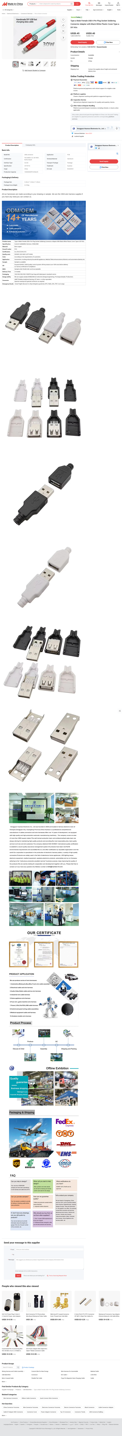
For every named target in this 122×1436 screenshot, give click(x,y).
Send (18, 1275)
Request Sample (102, 47)
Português (29, 1424)
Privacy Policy (89, 1428)
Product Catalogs (28, 1367)
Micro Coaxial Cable (8, 1378)
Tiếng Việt (104, 1424)
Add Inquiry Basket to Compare (35, 70)
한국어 (76, 1424)
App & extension (98, 10)
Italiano (51, 1424)
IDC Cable (64, 1375)
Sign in (118, 5)
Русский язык (44, 1424)
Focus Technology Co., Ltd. (49, 1428)
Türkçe (98, 1424)
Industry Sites (73, 1422)
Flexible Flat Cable (36, 1378)
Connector (34, 1375)
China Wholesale (53, 1422)
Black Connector (89, 1407)
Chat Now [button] (109, 42)
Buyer (78, 10)
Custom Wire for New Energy (39, 1371)
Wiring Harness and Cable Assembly (12, 1371)
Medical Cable (95, 1371)
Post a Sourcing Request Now (57, 1275)
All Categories (8, 10)
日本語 (82, 1424)
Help (87, 10)
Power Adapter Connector (48, 1412)
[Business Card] (117, 153)
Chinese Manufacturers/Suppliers (38, 1422)
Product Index (94, 1422)
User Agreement (72, 1428)
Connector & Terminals (26, 13)
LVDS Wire (94, 1375)
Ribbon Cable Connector (29, 1398)
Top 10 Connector (65, 1412)
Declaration (81, 1428)
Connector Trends (80, 1412)
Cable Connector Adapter (105, 1407)
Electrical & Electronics (13, 13)
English (16, 1424)
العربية (71, 1424)
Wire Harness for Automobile (69, 1371)
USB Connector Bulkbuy (96, 1412)
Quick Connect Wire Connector (49, 1398)
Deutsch (57, 1424)
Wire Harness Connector (10, 1398)
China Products (24, 1422)
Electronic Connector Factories (51, 1407)
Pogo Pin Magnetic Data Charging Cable (73, 1378)
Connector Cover (32, 1412)
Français (36, 1424)
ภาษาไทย (92, 1424)
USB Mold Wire (6, 1375)
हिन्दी (87, 1424)
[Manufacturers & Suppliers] (12, 4)
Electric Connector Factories (72, 1407)
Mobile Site (102, 1422)
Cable (92, 1378)
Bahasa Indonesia (113, 1424)
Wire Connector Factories (30, 1407)
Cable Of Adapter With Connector (13, 1412)
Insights (109, 1422)
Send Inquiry (82, 42)
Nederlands (65, 1424)
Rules (118, 10)
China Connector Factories (11, 1407)
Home (3, 13)
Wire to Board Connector (41, 13)
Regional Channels (83, 1422)
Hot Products (14, 1422)
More (3, 1415)
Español (22, 1424)
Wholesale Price (64, 1422)
